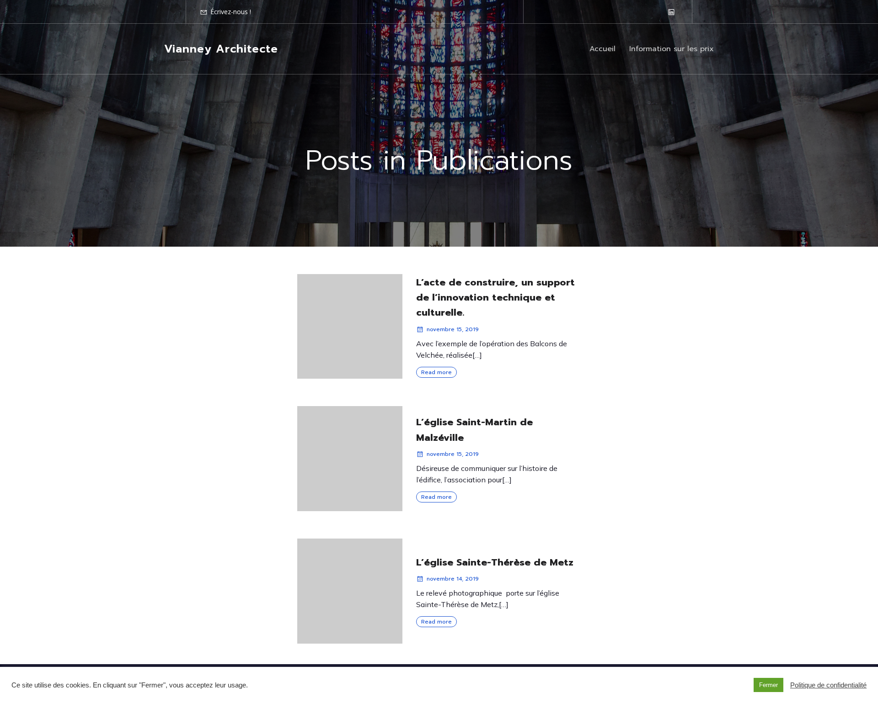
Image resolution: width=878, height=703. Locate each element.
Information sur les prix (671, 48)
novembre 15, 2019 (453, 329)
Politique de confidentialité (828, 685)
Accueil (602, 48)
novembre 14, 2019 (453, 579)
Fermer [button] (768, 685)
